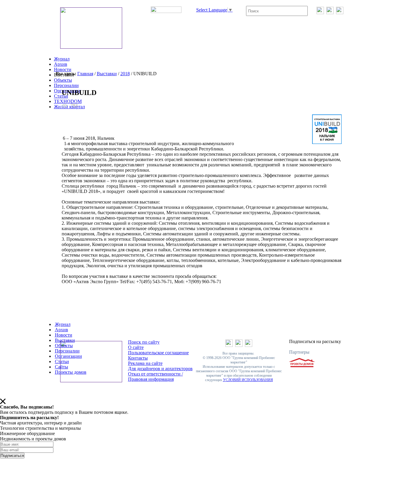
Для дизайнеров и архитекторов (160, 368)
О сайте (136, 347)
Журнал (62, 58)
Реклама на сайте (145, 363)
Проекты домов (70, 372)
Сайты (61, 366)
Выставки (107, 73)
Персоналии (66, 85)
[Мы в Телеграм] (330, 12)
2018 (125, 73)
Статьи (61, 96)
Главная (85, 73)
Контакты (138, 357)
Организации (68, 356)
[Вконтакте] (320, 12)
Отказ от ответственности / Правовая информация (155, 376)
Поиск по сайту (144, 342)
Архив (60, 64)
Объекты (63, 80)
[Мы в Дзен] (339, 12)
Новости (62, 69)
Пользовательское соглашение (158, 352)
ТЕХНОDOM (68, 101)
